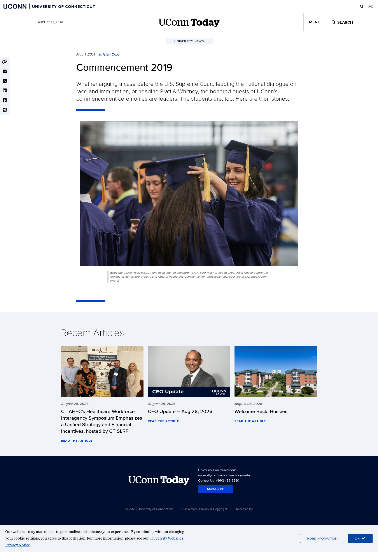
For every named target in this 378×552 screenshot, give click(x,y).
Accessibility (244, 508)
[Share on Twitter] (5, 81)
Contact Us (206, 480)
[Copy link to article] (5, 62)
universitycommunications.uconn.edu (224, 475)
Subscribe (215, 489)
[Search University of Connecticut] (361, 6)
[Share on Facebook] (5, 100)
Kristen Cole (109, 54)
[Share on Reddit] (5, 110)
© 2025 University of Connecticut (149, 508)
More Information (322, 538)
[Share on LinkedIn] (5, 90)
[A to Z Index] (370, 6)
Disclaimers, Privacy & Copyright (204, 508)
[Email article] (5, 71)
